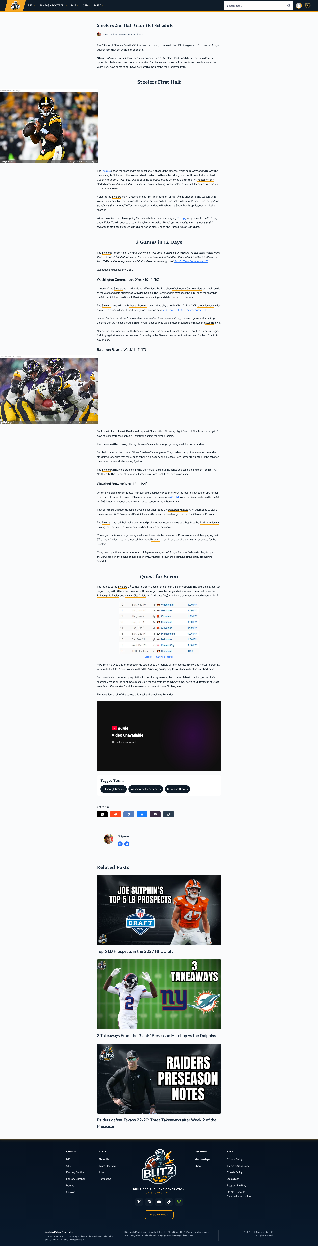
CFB (85, 5)
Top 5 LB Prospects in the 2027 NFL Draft (135, 951)
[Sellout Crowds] (179, 1202)
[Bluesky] (142, 814)
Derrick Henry (141, 514)
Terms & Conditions (238, 1166)
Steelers (167, 58)
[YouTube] (159, 1202)
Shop (198, 1166)
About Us (104, 1159)
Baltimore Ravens (109, 349)
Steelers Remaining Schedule (159, 656)
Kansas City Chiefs (135, 595)
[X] (139, 1202)
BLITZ (97, 5)
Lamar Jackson (205, 305)
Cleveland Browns (110, 484)
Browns (146, 497)
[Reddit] (115, 814)
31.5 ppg (181, 218)
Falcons (203, 175)
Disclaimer (233, 1179)
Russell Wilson (205, 179)
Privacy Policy (235, 1159)
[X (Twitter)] (102, 814)
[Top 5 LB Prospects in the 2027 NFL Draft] (159, 910)
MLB (73, 5)
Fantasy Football (75, 1172)
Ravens (201, 431)
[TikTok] (169, 1202)
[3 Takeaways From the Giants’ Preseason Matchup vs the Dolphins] (159, 994)
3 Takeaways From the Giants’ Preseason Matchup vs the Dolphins (156, 1035)
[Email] (155, 814)
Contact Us (105, 1179)
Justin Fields (173, 184)
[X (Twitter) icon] (120, 843)
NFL (30, 5)
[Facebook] (128, 814)
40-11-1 (174, 497)
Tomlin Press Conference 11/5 (191, 261)
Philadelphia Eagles (108, 595)
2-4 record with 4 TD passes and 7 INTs (185, 310)
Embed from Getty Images (10, 90)
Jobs (101, 1172)
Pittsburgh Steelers (112, 45)
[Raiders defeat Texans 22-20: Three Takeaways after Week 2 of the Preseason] (159, 1079)
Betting (70, 1185)
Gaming (70, 1192)
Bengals (172, 591)
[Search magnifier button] (289, 5)
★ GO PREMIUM (159, 1214)
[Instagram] (149, 1202)
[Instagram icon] (126, 843)
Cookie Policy (234, 1172)
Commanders (134, 318)
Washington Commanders (115, 279)
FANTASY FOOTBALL (52, 5)
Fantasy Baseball (75, 1179)
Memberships (202, 1159)
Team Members (107, 1166)
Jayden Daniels (144, 293)
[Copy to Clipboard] (168, 814)
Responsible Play (236, 1185)
